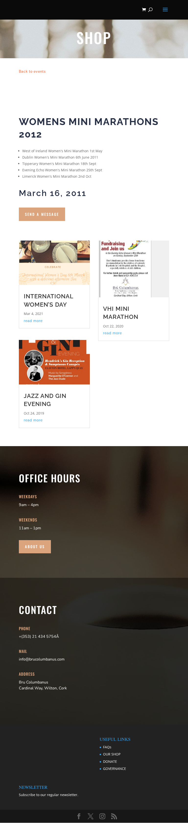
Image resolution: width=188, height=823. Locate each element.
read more (33, 321)
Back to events (32, 71)
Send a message (42, 214)
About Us (35, 546)
